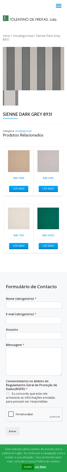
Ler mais (19, 188)
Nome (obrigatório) (21, 299)
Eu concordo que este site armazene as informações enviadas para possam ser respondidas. (30, 397)
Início (6, 36)
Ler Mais (40, 466)
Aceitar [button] (28, 466)
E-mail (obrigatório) (21, 314)
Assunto (12, 330)
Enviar (12, 431)
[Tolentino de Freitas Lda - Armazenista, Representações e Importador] (33, 18)
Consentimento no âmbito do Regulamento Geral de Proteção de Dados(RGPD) (31, 385)
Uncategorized (23, 36)
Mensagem (15, 345)
